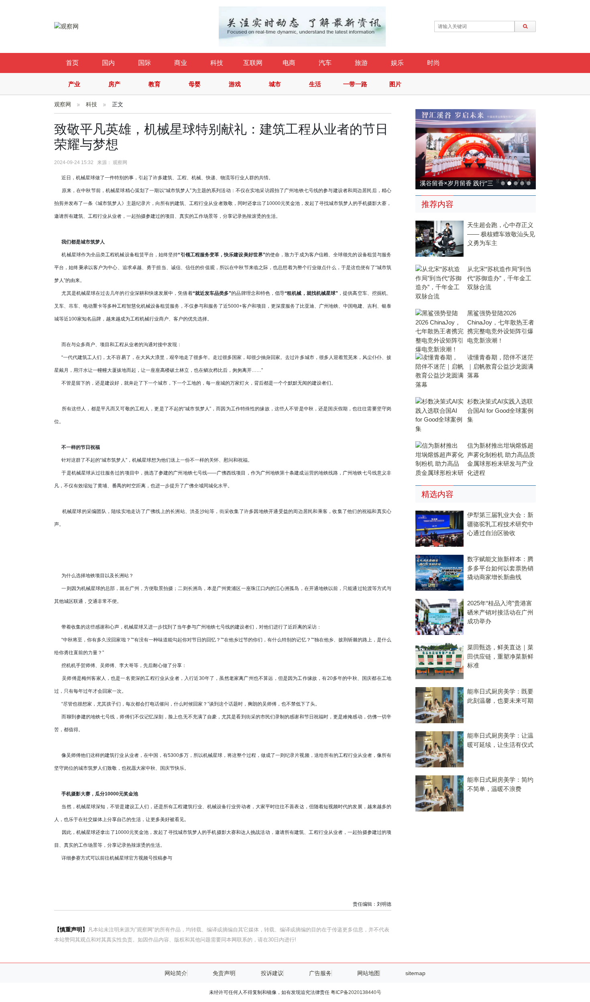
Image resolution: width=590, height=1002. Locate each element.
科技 (216, 62)
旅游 (361, 62)
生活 (315, 84)
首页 (72, 62)
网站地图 (368, 973)
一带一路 (355, 84)
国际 (144, 62)
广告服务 (320, 973)
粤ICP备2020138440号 (356, 992)
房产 (114, 84)
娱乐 (397, 62)
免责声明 (224, 973)
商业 (180, 62)
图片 (395, 84)
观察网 (62, 104)
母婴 (195, 84)
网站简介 (176, 973)
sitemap (415, 973)
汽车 (325, 62)
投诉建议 (272, 973)
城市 (275, 84)
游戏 (235, 84)
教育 (155, 84)
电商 (289, 62)
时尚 (433, 62)
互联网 (252, 62)
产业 (74, 84)
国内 (108, 62)
